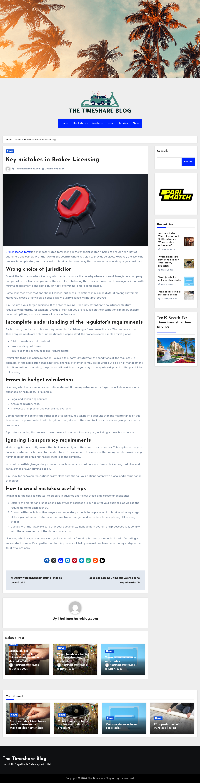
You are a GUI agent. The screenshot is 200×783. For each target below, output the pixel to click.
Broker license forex (18, 251)
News (136, 123)
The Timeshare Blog (24, 758)
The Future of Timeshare (87, 123)
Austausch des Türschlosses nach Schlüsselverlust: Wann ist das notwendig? (168, 239)
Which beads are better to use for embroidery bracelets (75, 658)
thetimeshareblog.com (27, 168)
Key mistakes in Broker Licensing (52, 160)
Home (64, 123)
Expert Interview (118, 123)
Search (162, 151)
